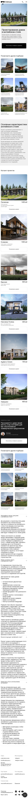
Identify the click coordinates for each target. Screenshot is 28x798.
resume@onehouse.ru (6, 783)
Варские (4, 282)
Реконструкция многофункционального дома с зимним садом (7, 205)
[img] (6, 1)
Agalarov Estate (6, 362)
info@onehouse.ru (5, 760)
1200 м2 (24, 202)
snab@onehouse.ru (20, 774)
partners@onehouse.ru (7, 774)
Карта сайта (4, 794)
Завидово (4, 402)
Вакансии (17, 783)
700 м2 (24, 362)
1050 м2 (24, 242)
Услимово (4, 242)
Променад (4, 202)
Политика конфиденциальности (7, 792)
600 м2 (24, 282)
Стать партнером (4, 777)
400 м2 (24, 322)
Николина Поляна (7, 322)
